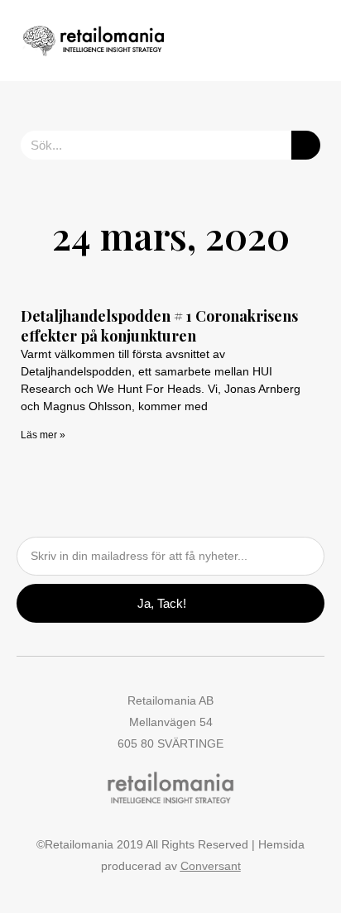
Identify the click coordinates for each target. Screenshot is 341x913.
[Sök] (305, 145)
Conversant (210, 865)
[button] (276, 41)
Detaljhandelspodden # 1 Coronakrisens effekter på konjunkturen (159, 325)
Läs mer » (43, 435)
